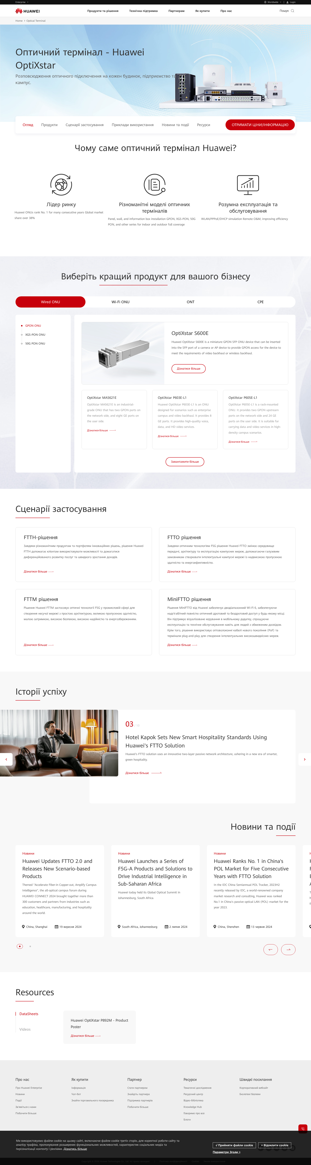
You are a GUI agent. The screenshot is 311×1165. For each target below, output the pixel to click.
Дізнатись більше (75, 1149)
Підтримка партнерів (140, 1100)
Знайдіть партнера (138, 1094)
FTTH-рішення (41, 537)
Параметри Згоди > (226, 1152)
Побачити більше (25, 1113)
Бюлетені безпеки (250, 1094)
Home (18, 20)
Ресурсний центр (193, 1094)
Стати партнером (137, 1087)
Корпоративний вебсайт (254, 1087)
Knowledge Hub (193, 1106)
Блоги (187, 1119)
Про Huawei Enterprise (28, 1087)
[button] (6, 759)
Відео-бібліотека (193, 1100)
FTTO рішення (184, 537)
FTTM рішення (41, 599)
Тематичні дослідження (197, 1087)
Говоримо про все (194, 1113)
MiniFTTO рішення (189, 599)
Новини (20, 1094)
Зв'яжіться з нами (25, 1106)
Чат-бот (76, 1094)
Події (18, 1100)
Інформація (78, 1087)
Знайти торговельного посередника (92, 1100)
